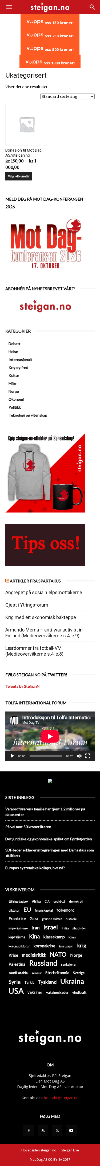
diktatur (14, 910)
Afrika (36, 901)
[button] (9, 7)
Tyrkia (29, 982)
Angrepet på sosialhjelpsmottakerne (43, 592)
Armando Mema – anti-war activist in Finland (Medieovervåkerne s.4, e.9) (44, 632)
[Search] (92, 7)
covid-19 (59, 901)
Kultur (14, 375)
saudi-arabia (18, 973)
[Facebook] (28, 1130)
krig (81, 945)
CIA (47, 901)
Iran (35, 927)
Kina (34, 936)
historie (71, 919)
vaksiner (34, 992)
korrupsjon (66, 946)
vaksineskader (57, 992)
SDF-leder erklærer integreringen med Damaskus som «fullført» (49, 853)
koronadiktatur (19, 946)
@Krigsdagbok (18, 901)
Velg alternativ (18, 176)
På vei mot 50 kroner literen (28, 826)
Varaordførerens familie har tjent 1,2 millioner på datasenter (45, 812)
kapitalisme (17, 937)
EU (27, 909)
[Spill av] (12, 756)
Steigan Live (70, 1150)
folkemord (65, 910)
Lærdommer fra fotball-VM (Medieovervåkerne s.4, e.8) (34, 651)
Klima (72, 937)
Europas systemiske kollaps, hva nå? (35, 867)
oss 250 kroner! (58, 35)
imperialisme (18, 928)
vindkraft (79, 992)
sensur (36, 973)
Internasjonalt (20, 359)
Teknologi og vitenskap (28, 415)
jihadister (79, 928)
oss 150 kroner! (58, 22)
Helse (13, 351)
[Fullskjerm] (87, 756)
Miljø (13, 383)
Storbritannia (57, 972)
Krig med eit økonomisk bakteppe (40, 617)
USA (16, 990)
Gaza (34, 918)
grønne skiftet (52, 919)
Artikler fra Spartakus (35, 580)
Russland (43, 963)
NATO (58, 954)
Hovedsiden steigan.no (38, 1150)
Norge (14, 391)
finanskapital (44, 910)
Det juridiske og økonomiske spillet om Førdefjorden (48, 839)
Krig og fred (18, 367)
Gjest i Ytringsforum (26, 605)
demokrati (76, 901)
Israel (50, 927)
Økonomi (16, 399)
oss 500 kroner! (58, 49)
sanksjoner (69, 964)
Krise (13, 954)
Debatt (15, 343)
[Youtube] (71, 1130)
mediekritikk (34, 954)
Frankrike (17, 918)
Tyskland (47, 982)
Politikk (15, 407)
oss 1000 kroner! (58, 62)
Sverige (79, 973)
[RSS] (43, 1130)
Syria (15, 981)
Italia (65, 928)
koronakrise (44, 945)
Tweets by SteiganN (22, 686)
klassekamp (54, 936)
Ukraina (72, 981)
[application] (50, 736)
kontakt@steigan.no (61, 1097)
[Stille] (79, 756)
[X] (57, 1130)
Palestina (17, 964)
